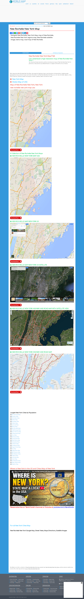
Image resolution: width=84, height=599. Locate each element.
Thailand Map (45, 576)
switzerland (65, 3)
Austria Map (28, 576)
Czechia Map (29, 582)
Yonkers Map (15, 423)
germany (52, 3)
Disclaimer (62, 588)
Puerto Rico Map (53, 588)
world (27, 3)
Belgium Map (12, 588)
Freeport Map (15, 455)
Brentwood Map (15, 436)
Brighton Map (15, 464)
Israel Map (29, 579)
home (17, 26)
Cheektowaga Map (16, 430)
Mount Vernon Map (16, 431)
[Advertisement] (42, 13)
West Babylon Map (16, 453)
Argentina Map (35, 591)
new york (40, 26)
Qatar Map (29, 590)
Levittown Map (15, 443)
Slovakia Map (46, 588)
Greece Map (34, 590)
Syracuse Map (15, 424)
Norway (17, 588)
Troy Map (14, 448)
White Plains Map (16, 440)
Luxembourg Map (53, 590)
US (30, 3)
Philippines (18, 582)
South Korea (45, 582)
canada (42, 3)
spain (60, 3)
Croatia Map (45, 591)
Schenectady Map (16, 433)
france (47, 3)
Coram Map (14, 459)
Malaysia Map (13, 591)
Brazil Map (29, 591)
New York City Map (16, 414)
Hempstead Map (16, 441)
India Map (12, 582)
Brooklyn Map (15, 416)
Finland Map (18, 590)
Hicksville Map (15, 457)
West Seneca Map (16, 452)
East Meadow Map (16, 460)
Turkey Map (28, 585)
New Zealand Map (13, 576)
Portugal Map (29, 588)
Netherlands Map (46, 585)
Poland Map (36, 582)
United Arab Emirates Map (14, 585)
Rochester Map (15, 421)
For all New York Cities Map (20, 525)
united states (34, 26)
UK (38, 3)
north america (26, 26)
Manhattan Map (15, 418)
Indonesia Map (53, 591)
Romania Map (36, 588)
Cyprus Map (52, 582)
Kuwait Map (45, 590)
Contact (61, 576)
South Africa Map (13, 579)
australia (34, 3)
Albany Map (14, 426)
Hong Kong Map (36, 579)
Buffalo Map (15, 419)
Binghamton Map (16, 450)
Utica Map (14, 435)
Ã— (81, 583)
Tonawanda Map (16, 438)
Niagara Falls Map (16, 447)
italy (56, 3)
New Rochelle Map (16, 428)
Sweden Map (12, 590)
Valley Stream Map (16, 462)
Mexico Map (21, 579)
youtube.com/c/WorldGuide (63, 507)
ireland (71, 3)
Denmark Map (20, 591)
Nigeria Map (51, 579)
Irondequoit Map (16, 445)
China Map (45, 579)
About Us (62, 586)
